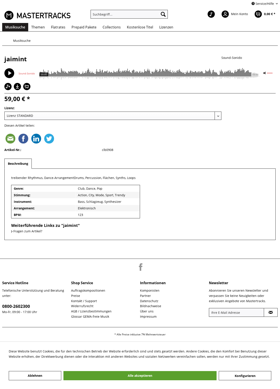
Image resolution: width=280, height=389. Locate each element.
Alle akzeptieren (140, 375)
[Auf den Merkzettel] (8, 87)
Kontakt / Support (84, 301)
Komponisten (149, 290)
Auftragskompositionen (88, 290)
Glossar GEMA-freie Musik (90, 316)
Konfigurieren (245, 376)
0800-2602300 (16, 306)
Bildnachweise (150, 306)
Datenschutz (149, 301)
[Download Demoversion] (18, 89)
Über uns (147, 311)
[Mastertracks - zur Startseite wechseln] (37, 15)
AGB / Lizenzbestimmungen (91, 311)
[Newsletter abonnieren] (271, 312)
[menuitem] (129, 14)
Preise (75, 296)
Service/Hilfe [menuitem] (265, 4)
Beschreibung (18, 163)
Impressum (148, 316)
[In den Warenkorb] (27, 87)
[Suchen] (163, 14)
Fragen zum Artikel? (27, 231)
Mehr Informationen (23, 362)
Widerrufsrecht (82, 306)
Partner (145, 296)
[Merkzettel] (211, 14)
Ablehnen (35, 375)
